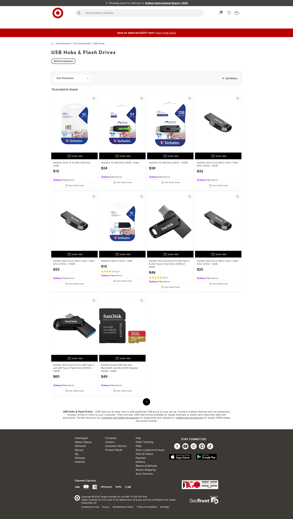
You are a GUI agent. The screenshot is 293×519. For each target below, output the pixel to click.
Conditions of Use (90, 507)
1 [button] (146, 401)
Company (110, 438)
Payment (141, 457)
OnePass (80, 461)
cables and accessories (189, 417)
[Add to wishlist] (93, 98)
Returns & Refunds (146, 465)
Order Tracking (144, 441)
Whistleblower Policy (123, 507)
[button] (138, 401)
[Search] (78, 13)
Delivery (140, 461)
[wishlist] (229, 13)
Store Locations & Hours (150, 449)
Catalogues (81, 438)
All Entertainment (63, 61)
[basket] (237, 13)
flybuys (79, 449)
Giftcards (80, 445)
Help (138, 438)
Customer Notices (115, 445)
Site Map (164, 507)
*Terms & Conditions (146, 507)
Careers (109, 441)
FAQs (139, 445)
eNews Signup (83, 441)
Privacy (106, 507)
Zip (76, 453)
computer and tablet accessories (120, 417)
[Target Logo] (57, 13)
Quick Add (77, 156)
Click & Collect (144, 453)
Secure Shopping (146, 469)
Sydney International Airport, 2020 (166, 3)
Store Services (144, 473)
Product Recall (113, 449)
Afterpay (80, 457)
